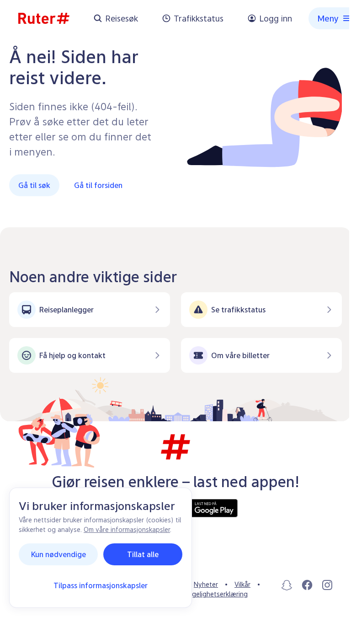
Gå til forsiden (98, 185)
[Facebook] (307, 584)
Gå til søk (34, 185)
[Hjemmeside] (44, 18)
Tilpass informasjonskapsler (100, 585)
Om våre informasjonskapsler (127, 529)
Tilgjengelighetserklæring (210, 594)
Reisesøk (121, 18)
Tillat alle (143, 554)
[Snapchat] (287, 584)
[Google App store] (207, 508)
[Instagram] (327, 584)
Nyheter (206, 584)
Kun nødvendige (58, 554)
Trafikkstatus (198, 18)
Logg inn (275, 18)
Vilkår (242, 584)
